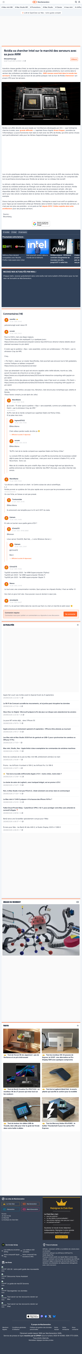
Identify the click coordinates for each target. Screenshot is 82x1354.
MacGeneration (32, 1204)
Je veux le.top (6, 1216)
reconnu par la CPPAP (32, 1336)
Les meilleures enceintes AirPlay (12, 1251)
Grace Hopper (59, 130)
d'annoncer (69, 76)
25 (23, 61)
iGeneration (10, 1209)
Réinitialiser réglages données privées (41, 1340)
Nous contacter (75, 1328)
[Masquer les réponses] (5, 435)
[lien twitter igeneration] (50, 1316)
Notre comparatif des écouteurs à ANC (29, 1255)
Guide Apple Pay (48, 1255)
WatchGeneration (32, 1209)
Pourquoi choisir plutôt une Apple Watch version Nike (60, 1257)
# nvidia (6, 232)
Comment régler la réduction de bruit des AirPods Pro (60, 1261)
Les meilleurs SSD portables (28, 1251)
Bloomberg (7, 217)
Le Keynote (5, 1218)
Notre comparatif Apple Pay (11, 1255)
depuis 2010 (47, 206)
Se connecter (70, 614)
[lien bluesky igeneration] (54, 1316)
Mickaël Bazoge (10, 59)
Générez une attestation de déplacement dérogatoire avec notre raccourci (60, 1264)
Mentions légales (5, 1328)
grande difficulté (26, 130)
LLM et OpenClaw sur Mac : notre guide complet (42, 13)
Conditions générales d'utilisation (19, 1328)
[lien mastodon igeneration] (42, 1316)
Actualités (8, 624)
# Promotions (35, 7)
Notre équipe (56, 1328)
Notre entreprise (65, 1328)
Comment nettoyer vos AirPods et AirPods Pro (58, 1253)
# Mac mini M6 (7, 7)
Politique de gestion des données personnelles (41, 1328)
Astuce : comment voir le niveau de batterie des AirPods (61, 1259)
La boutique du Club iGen (10, 1220)
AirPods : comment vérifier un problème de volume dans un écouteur (61, 1250)
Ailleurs (74, 59)
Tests (6, 1025)
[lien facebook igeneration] (46, 1316)
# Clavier (58, 7)
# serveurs (23, 232)
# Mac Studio (48, 7)
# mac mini (68, 7)
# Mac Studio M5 (21, 7)
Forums (4, 1214)
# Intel (14, 232)
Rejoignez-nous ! (61, 1237)
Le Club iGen (10, 1204)
